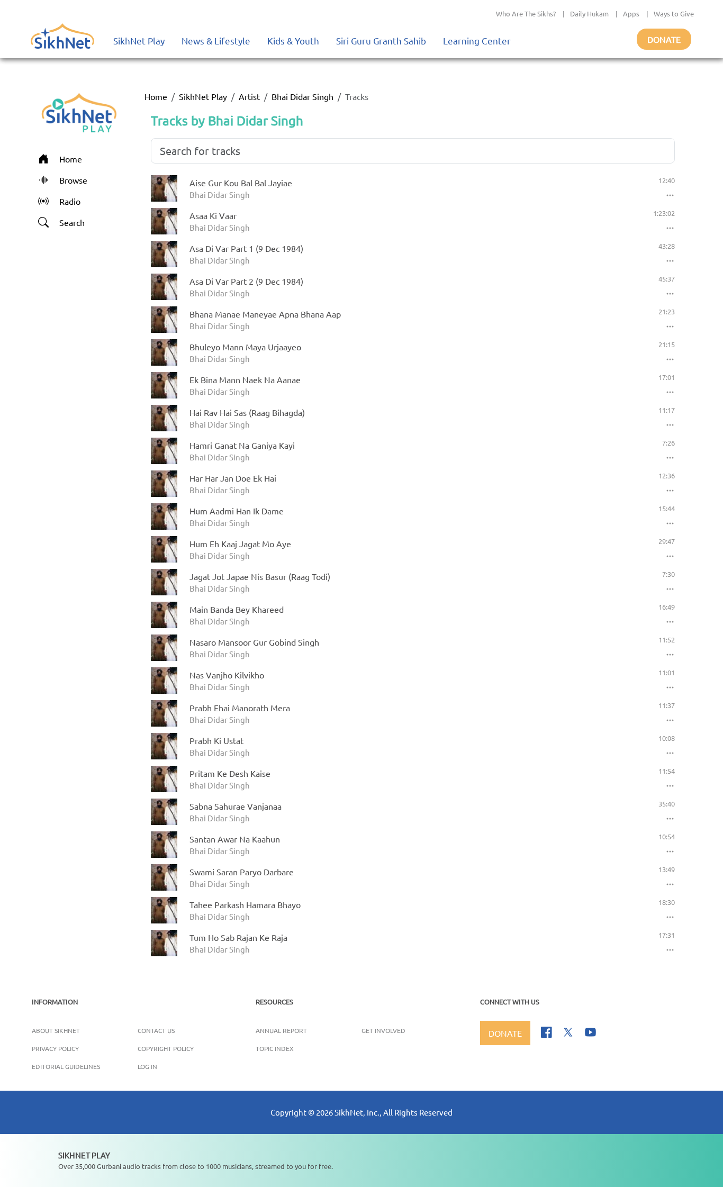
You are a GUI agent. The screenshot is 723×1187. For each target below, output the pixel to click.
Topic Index (275, 1048)
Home (155, 96)
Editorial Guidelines (66, 1066)
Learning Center (477, 40)
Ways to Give (674, 13)
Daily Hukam (589, 13)
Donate (664, 39)
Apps (631, 13)
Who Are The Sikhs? (526, 13)
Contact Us (156, 1030)
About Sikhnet (56, 1030)
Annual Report (281, 1030)
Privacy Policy (55, 1048)
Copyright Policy (166, 1048)
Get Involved (383, 1030)
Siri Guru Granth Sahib (381, 40)
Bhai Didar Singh (302, 96)
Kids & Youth (293, 40)
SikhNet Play (139, 40)
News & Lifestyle (216, 40)
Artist (249, 96)
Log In (147, 1066)
